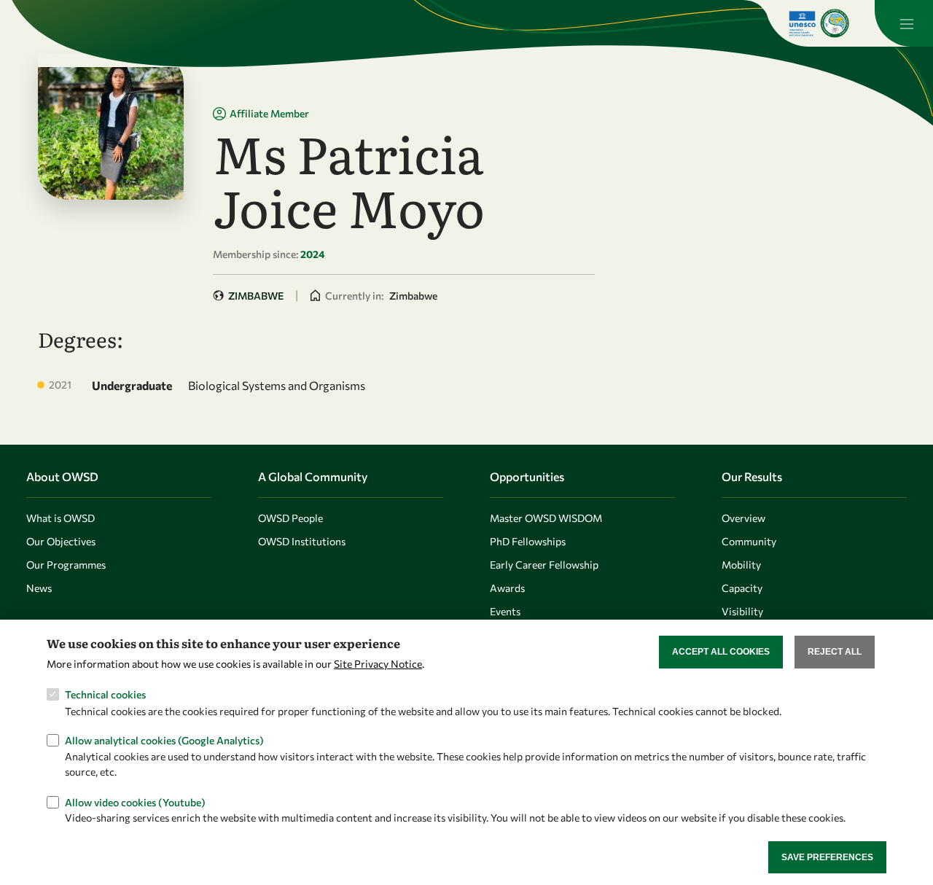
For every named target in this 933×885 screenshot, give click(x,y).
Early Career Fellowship (544, 564)
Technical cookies (105, 694)
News (39, 588)
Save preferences (827, 856)
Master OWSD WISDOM (546, 518)
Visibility (742, 611)
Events (505, 611)
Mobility (741, 564)
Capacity (742, 588)
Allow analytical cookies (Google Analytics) (164, 740)
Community (749, 541)
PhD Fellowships (528, 541)
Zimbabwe (256, 295)
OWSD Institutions (302, 541)
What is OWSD (60, 518)
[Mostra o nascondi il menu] (904, 23)
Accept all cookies (721, 652)
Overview (743, 518)
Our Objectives (60, 541)
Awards (507, 588)
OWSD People (290, 518)
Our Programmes (66, 564)
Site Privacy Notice (378, 664)
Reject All (835, 652)
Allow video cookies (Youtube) (135, 801)
